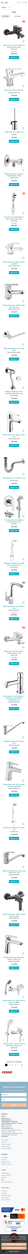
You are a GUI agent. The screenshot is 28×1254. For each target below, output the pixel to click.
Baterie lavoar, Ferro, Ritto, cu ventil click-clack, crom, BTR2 (14, 785)
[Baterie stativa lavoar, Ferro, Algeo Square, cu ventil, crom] (14, 944)
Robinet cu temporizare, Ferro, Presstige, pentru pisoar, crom (14, 392)
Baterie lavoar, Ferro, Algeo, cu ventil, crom (14, 435)
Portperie (14, 134)
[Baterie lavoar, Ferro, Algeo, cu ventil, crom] (14, 421)
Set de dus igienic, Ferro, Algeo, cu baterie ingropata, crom (14, 521)
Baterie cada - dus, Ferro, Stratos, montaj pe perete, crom (14, 652)
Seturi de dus (14, 221)
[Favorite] (23, 2)
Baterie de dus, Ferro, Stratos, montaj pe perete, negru (14, 915)
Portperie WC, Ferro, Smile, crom (14, 132)
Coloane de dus (14, 567)
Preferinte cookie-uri (14, 1251)
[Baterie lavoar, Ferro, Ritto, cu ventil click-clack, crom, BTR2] (14, 771)
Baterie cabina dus (14, 918)
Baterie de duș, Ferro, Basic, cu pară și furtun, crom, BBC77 (14, 1001)
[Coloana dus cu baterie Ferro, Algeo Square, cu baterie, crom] (14, 549)
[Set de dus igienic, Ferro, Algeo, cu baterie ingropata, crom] (14, 506)
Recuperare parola (6, 1195)
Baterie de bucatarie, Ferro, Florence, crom (14, 607)
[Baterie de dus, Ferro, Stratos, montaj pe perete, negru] (14, 900)
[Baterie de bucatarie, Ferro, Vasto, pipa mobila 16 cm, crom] (14, 857)
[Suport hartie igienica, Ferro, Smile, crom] (14, 335)
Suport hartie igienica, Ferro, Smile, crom (14, 349)
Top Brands (3, 7)
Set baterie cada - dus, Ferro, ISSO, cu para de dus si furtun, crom (14, 1044)
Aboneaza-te (14, 1105)
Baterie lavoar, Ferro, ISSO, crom (14, 90)
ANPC (2, 1179)
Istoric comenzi (5, 1197)
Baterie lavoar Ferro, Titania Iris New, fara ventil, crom (14, 306)
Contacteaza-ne (5, 1173)
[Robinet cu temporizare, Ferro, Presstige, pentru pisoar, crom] (14, 378)
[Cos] (25, 2)
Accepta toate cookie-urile (14, 1244)
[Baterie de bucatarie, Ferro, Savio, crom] (14, 728)
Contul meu (4, 1191)
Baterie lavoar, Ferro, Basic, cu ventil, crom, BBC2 (14, 263)
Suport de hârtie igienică (14, 352)
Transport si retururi (6, 1164)
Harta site (3, 1177)
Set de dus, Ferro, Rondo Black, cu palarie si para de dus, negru (14, 218)
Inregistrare (4, 1193)
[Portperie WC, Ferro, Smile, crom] (14, 118)
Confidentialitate (5, 1146)
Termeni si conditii (6, 1144)
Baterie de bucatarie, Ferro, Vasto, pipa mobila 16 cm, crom (14, 872)
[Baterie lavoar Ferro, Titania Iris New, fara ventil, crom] (14, 291)
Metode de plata (5, 1162)
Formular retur (5, 1139)
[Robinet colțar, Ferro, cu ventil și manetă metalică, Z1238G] (14, 160)
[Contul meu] (20, 2)
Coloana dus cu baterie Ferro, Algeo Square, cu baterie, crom (14, 564)
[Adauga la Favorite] (23, 41)
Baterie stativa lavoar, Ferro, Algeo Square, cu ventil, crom (14, 958)
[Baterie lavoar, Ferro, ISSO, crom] (14, 76)
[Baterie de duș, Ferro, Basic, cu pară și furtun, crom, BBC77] (14, 987)
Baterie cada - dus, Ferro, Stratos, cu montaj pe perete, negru (14, 46)
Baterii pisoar (14, 395)
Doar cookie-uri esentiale (14, 1248)
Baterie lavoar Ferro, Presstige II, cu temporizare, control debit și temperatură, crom (14, 698)
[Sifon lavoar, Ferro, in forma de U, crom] (14, 464)
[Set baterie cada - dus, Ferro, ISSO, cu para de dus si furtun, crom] (14, 1030)
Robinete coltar (14, 178)
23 (21, 1065)
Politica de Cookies (6, 1148)
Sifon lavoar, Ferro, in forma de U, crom (14, 478)
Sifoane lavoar (14, 480)
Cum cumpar (4, 1157)
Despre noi (4, 1142)
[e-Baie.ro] (6, 2)
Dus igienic (14, 524)
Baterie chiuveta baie (14, 93)
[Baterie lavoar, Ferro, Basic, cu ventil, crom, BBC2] (14, 248)
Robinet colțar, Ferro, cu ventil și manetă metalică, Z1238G (14, 175)
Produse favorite (5, 1199)
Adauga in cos (14, 57)
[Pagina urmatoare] (25, 1065)
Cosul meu (4, 1159)
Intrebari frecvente (6, 1175)
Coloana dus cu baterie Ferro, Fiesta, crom (14, 828)
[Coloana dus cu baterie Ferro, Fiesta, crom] (14, 814)
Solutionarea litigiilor (6, 1182)
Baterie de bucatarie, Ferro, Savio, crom (14, 742)
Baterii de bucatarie (14, 610)
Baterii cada (14, 49)
